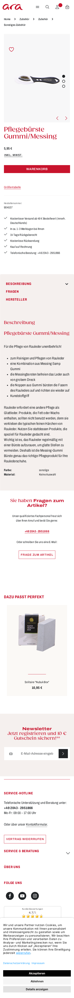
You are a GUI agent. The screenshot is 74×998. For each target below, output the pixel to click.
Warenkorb (37, 169)
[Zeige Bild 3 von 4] (63, 86)
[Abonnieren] (63, 753)
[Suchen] (47, 7)
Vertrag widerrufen (25, 839)
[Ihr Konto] (57, 7)
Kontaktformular (36, 824)
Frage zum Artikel (37, 554)
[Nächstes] (66, 118)
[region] (37, 78)
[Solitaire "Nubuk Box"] (37, 632)
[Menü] (37, 7)
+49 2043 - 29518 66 (37, 531)
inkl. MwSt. (13, 155)
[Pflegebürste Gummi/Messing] (37, 78)
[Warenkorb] (67, 7)
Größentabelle (12, 187)
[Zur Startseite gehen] (13, 7)
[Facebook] (10, 896)
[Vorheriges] (57, 118)
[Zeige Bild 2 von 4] (63, 81)
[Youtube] (22, 896)
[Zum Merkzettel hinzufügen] (11, 49)
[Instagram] (35, 896)
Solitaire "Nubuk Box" (37, 682)
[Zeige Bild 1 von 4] (63, 76)
